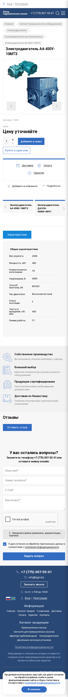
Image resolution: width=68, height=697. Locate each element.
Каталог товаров (26, 611)
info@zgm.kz (36, 577)
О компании (43, 611)
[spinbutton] (6, 141)
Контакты (45, 615)
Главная (9, 24)
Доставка (56, 611)
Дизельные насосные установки (34, 640)
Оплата (22, 615)
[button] (13, 139)
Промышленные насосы (34, 627)
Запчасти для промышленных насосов (34, 632)
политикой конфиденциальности (42, 547)
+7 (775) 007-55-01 (42, 13)
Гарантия (33, 615)
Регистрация (21, 4)
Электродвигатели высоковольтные (23, 36)
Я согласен (34, 689)
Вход (9, 4)
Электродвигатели (16, 30)
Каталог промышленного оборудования (40, 24)
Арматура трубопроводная (23, 636)
